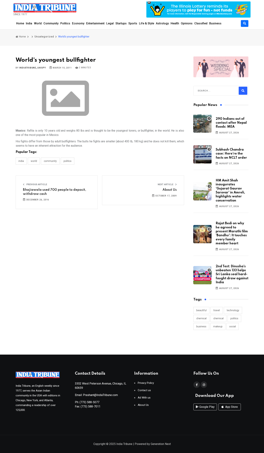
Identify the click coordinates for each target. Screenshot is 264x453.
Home (20, 23)
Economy (78, 23)
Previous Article (36, 184)
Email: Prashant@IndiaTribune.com (96, 395)
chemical (201, 318)
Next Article (166, 184)
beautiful (201, 310)
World (38, 23)
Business (215, 23)
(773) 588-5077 (89, 402)
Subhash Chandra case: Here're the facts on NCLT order (231, 153)
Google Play (207, 407)
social (232, 326)
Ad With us (144, 397)
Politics (65, 23)
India (29, 23)
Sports (132, 23)
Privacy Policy (146, 383)
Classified (200, 23)
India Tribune (124, 444)
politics (234, 318)
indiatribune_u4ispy (32, 68)
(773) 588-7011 (90, 406)
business (201, 326)
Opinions (187, 23)
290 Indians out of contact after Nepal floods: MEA (231, 123)
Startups (121, 23)
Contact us (144, 390)
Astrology (162, 23)
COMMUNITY (50, 161)
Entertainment (95, 23)
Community (51, 23)
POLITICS (67, 161)
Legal (110, 23)
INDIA (21, 161)
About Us (170, 189)
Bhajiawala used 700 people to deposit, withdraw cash (54, 191)
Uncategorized (44, 36)
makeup (218, 326)
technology (233, 310)
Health (175, 23)
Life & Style (146, 23)
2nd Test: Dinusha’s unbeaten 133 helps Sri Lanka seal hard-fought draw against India (232, 274)
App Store (231, 407)
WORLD (34, 161)
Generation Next (161, 444)
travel (216, 310)
